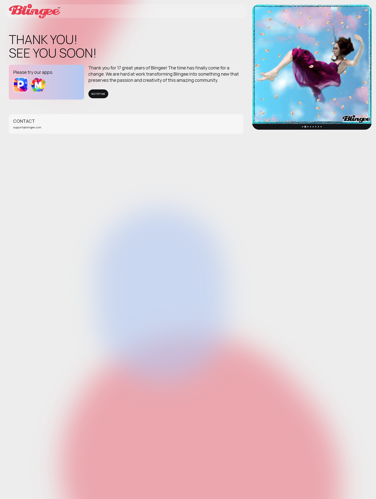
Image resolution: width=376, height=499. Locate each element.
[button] (302, 126)
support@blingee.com (27, 127)
